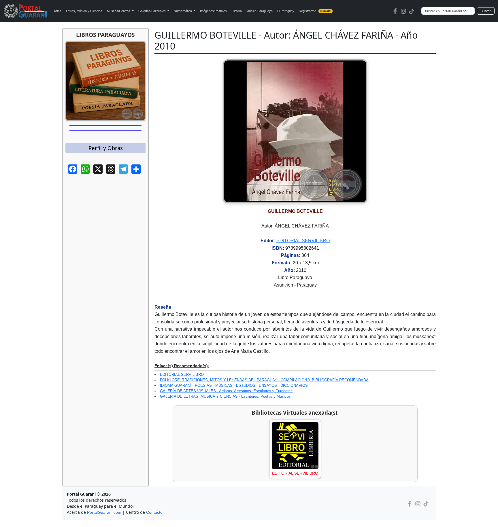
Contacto (154, 512)
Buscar (486, 11)
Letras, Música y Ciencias (84, 11)
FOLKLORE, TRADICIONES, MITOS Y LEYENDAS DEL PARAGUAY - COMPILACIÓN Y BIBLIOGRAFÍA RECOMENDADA (264, 380)
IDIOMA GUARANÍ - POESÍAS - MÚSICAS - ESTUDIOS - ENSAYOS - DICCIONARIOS (234, 385)
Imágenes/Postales (213, 11)
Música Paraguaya (259, 11)
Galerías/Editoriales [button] (152, 11)
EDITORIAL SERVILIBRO (303, 240)
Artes (57, 11)
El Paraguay (285, 11)
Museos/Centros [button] (119, 11)
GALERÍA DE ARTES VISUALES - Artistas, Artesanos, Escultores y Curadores (226, 391)
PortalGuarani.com (104, 512)
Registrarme (315, 11)
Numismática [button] (183, 11)
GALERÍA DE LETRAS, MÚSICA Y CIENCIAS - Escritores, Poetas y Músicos (225, 396)
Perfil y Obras (105, 147)
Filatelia (236, 11)
